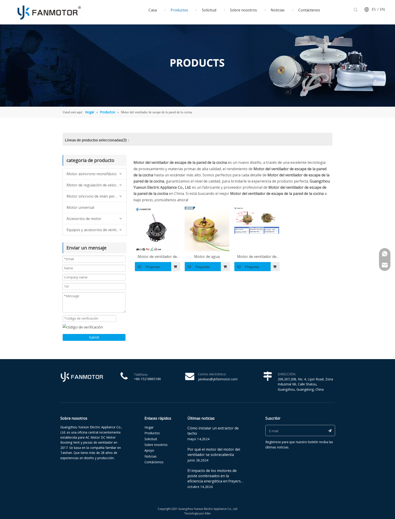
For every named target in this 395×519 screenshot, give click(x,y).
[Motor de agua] (207, 228)
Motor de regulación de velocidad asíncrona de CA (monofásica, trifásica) (96, 185)
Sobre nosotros (156, 444)
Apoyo (149, 450)
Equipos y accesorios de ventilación (96, 229)
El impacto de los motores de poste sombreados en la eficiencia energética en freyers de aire (214, 478)
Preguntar (153, 267)
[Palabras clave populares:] (356, 10)
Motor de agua (207, 256)
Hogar (149, 427)
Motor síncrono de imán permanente (96, 196)
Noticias (150, 456)
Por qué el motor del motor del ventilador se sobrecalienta (213, 452)
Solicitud (150, 439)
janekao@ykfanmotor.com (218, 379)
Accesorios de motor (84, 218)
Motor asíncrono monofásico (92, 173)
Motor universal (80, 207)
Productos (152, 433)
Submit (94, 337)
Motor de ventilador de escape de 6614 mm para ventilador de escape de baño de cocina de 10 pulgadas (256, 257)
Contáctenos (153, 462)
